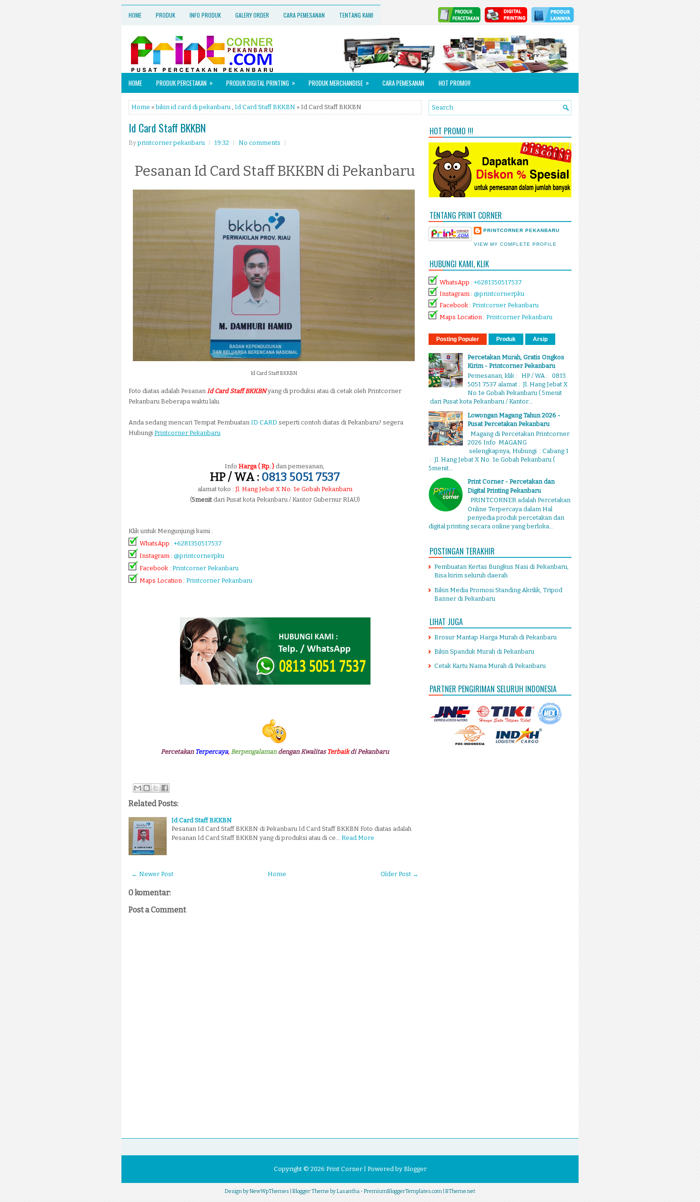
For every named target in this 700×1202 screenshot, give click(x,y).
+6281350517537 (198, 543)
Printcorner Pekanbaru (205, 568)
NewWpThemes (269, 1191)
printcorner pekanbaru (521, 230)
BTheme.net (460, 1191)
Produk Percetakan (184, 83)
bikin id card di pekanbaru (193, 107)
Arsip (540, 339)
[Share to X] (155, 788)
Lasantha (348, 1191)
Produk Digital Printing (260, 83)
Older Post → (399, 874)
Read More (357, 837)
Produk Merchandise (339, 83)
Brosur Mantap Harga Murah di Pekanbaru (495, 637)
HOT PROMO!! (454, 83)
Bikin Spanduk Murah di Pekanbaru (484, 651)
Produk (165, 15)
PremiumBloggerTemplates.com (403, 1191)
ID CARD (264, 422)
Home (135, 15)
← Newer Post (152, 874)
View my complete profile (515, 244)
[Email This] (137, 788)
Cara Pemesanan (304, 15)
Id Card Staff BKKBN (265, 107)
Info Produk (205, 15)
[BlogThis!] (146, 788)
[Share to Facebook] (165, 788)
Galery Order (252, 15)
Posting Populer (457, 339)
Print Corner (344, 1168)
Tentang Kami (356, 15)
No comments (259, 142)
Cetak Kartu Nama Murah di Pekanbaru (490, 665)
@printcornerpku (199, 555)
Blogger (415, 1168)
